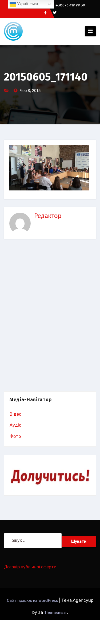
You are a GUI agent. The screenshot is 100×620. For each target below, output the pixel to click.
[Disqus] (50, 316)
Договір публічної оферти (30, 566)
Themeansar (55, 612)
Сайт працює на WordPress (33, 600)
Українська (27, 4)
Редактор (48, 216)
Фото (15, 436)
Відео (15, 414)
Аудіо (15, 425)
